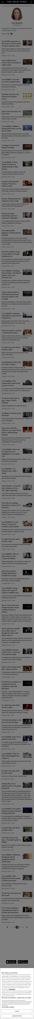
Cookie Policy (12, 989)
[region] (17, 993)
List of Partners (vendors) (8, 1007)
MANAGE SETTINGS (17, 1016)
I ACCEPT (17, 1011)
